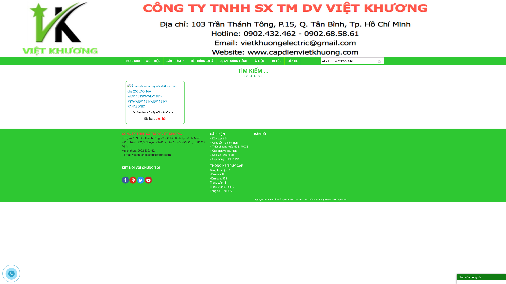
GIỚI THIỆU (153, 61)
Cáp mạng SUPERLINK (225, 159)
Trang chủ (132, 61)
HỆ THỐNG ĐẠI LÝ (202, 61)
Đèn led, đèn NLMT (223, 154)
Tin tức (275, 61)
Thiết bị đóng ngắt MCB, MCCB (230, 146)
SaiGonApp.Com (338, 199)
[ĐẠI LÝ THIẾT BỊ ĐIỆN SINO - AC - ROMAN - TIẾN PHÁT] (253, 28)
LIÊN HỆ (293, 61)
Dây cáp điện (219, 138)
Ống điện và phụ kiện (224, 150)
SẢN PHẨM (173, 61)
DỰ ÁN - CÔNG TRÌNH (233, 61)
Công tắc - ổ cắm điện (225, 142)
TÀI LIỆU (258, 61)
